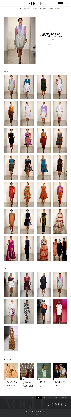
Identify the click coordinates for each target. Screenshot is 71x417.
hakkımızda (50, 397)
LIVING (39, 8)
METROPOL (35, 8)
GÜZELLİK (24, 8)
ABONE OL (60, 3)
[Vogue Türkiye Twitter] (52, 404)
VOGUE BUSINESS (50, 8)
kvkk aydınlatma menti (60, 397)
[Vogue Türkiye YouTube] (59, 404)
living (40, 411)
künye (44, 397)
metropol (37, 411)
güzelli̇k (30, 411)
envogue (33, 411)
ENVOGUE (29, 8)
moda (26, 411)
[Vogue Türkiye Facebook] (49, 404)
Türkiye (38, 397)
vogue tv (44, 411)
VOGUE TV (44, 8)
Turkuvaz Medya (36, 414)
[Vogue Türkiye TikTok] (65, 404)
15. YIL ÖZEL (57, 8)
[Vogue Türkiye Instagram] (55, 404)
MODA (20, 8)
